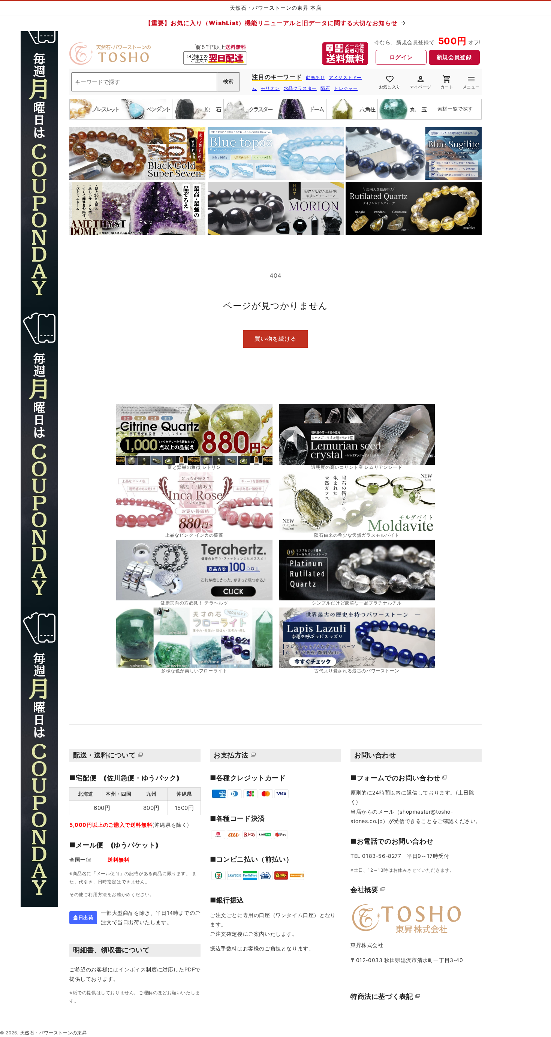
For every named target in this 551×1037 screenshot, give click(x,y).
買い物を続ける (275, 338)
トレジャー (346, 88)
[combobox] (155, 81)
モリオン (270, 88)
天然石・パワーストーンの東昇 (53, 1033)
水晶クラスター (300, 88)
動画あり (315, 77)
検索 (228, 81)
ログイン (401, 57)
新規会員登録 (454, 57)
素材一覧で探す (455, 109)
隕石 (325, 88)
